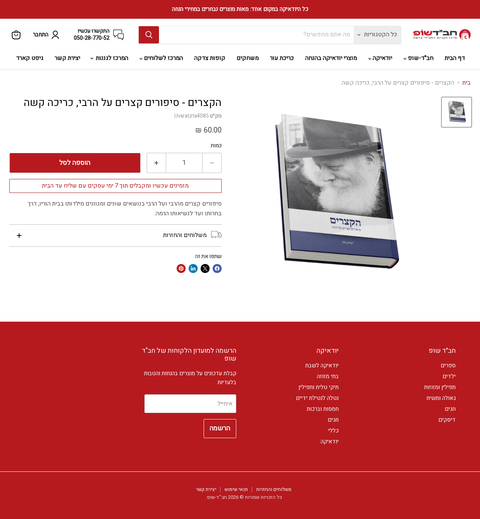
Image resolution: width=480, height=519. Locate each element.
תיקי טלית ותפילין (318, 387)
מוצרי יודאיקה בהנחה (331, 58)
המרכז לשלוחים (162, 58)
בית (466, 82)
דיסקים (447, 420)
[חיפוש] (149, 34)
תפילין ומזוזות (440, 387)
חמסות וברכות (323, 409)
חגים (450, 409)
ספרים (448, 365)
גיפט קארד (30, 58)
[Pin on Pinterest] (181, 268)
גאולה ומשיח (441, 398)
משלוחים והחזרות (273, 489)
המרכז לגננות (111, 58)
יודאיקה (381, 58)
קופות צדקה (209, 58)
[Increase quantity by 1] (156, 163)
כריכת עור (282, 58)
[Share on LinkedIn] (193, 268)
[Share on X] (205, 268)
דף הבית (455, 58)
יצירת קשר (67, 58)
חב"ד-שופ (420, 58)
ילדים (449, 376)
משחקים (248, 58)
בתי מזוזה (328, 376)
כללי (333, 431)
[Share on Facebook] (217, 268)
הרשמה (220, 428)
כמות (216, 146)
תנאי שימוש (236, 489)
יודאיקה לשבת (322, 365)
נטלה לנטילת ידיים (317, 398)
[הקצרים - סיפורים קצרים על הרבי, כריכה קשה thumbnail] (456, 112)
